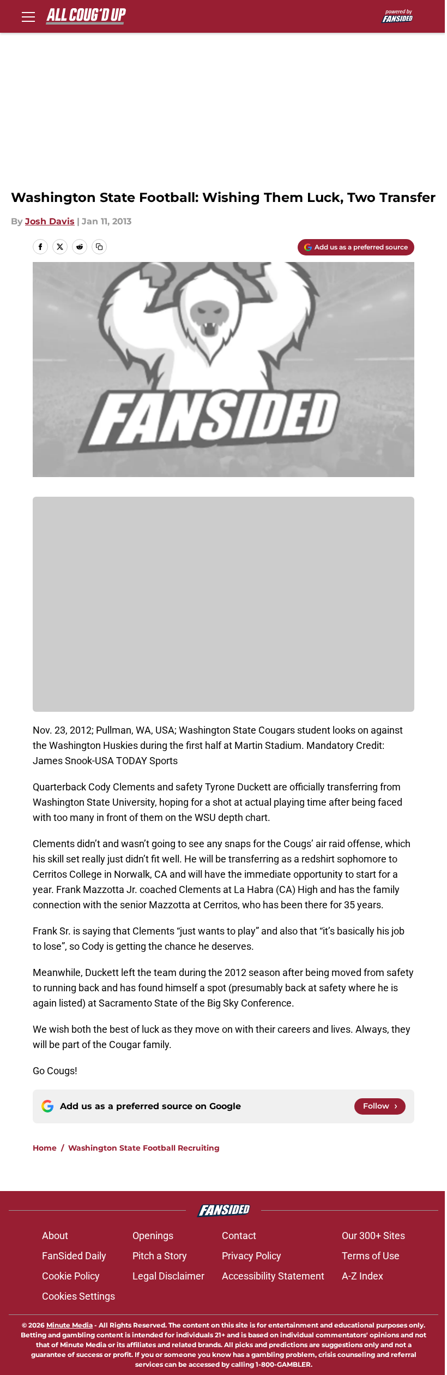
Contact (239, 1235)
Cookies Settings (78, 1296)
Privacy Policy (251, 1255)
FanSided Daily (74, 1255)
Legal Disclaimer (168, 1276)
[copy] (99, 246)
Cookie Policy (71, 1276)
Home (45, 1148)
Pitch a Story (159, 1255)
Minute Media (69, 1325)
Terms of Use (371, 1255)
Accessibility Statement (273, 1276)
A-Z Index (362, 1276)
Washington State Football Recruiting (144, 1148)
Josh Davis (50, 221)
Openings (152, 1235)
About (55, 1235)
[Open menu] (28, 16)
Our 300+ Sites (373, 1235)
